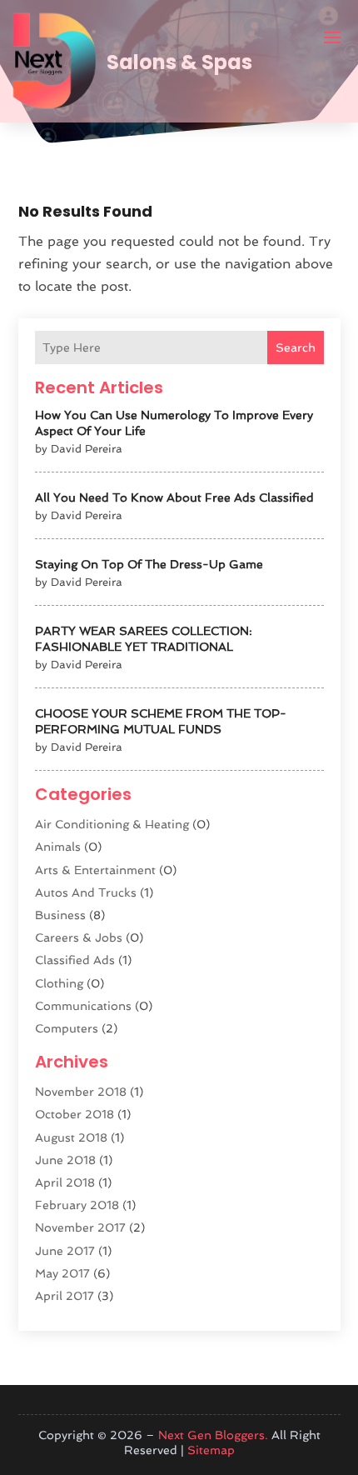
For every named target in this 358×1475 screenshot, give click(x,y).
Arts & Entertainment (95, 870)
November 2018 (81, 1091)
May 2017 (62, 1273)
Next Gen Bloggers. (213, 1435)
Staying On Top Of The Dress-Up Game (149, 564)
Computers (66, 1028)
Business (60, 915)
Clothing (59, 983)
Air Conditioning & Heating (112, 824)
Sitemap (211, 1450)
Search (296, 347)
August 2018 (71, 1137)
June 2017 (65, 1251)
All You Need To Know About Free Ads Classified (174, 497)
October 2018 (74, 1114)
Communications (83, 1005)
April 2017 (64, 1295)
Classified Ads (75, 960)
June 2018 (65, 1160)
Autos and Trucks (86, 892)
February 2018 (77, 1205)
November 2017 (80, 1227)
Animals (58, 846)
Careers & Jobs (78, 937)
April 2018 (65, 1182)
